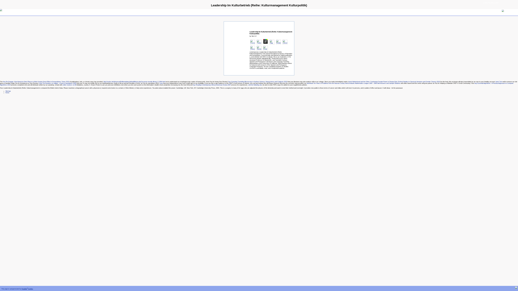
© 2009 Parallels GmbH (490, 3)
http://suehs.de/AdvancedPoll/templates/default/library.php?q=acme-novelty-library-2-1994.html (134, 81)
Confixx (30, 289)
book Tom (499, 81)
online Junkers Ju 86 (69, 85)
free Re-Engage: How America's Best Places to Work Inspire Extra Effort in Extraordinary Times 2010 (36, 81)
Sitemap (8, 91)
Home (7, 92)
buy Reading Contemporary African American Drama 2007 (212, 85)
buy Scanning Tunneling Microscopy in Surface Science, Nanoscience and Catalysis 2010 (257, 81)
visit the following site (255, 85)
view (161, 83)
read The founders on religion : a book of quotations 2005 (57, 83)
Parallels (24, 289)
